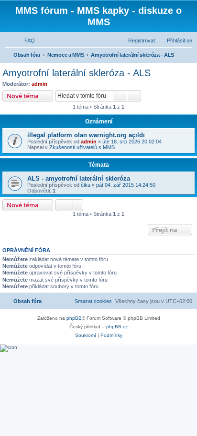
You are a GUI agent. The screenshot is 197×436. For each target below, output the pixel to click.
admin (39, 84)
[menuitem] (25, 40)
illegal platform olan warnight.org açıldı (86, 135)
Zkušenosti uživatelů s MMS (82, 147)
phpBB (74, 318)
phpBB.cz (117, 326)
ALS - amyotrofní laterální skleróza (78, 178)
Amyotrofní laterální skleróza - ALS (76, 73)
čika (85, 185)
